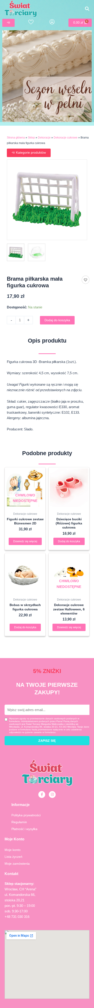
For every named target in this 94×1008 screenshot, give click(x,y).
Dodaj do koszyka (57, 320)
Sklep (31, 137)
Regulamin (19, 822)
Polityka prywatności (26, 815)
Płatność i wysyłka (24, 829)
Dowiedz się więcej (25, 541)
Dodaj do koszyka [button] (69, 541)
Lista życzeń (13, 856)
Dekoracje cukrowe (66, 137)
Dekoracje (44, 137)
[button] (86, 280)
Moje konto (13, 850)
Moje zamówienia (17, 863)
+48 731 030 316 (17, 917)
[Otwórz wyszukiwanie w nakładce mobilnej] (87, 9)
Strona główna (16, 137)
